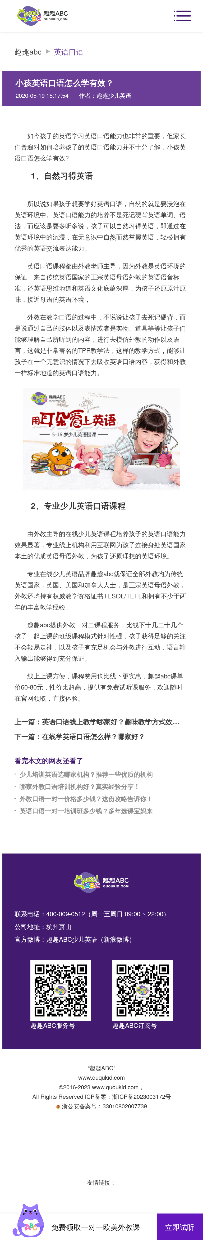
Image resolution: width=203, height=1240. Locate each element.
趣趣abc (28, 51)
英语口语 (69, 51)
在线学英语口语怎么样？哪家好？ (93, 736)
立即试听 (180, 1226)
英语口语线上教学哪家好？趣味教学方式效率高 (111, 721)
